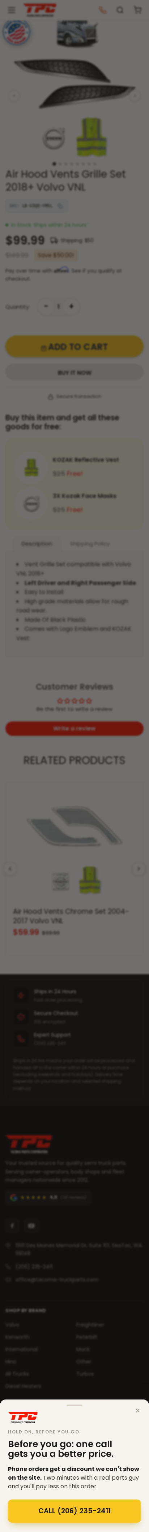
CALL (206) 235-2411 (74, 1511)
